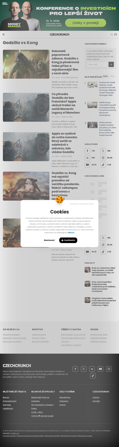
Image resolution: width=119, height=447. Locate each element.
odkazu (71, 232)
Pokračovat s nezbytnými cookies (82, 204)
